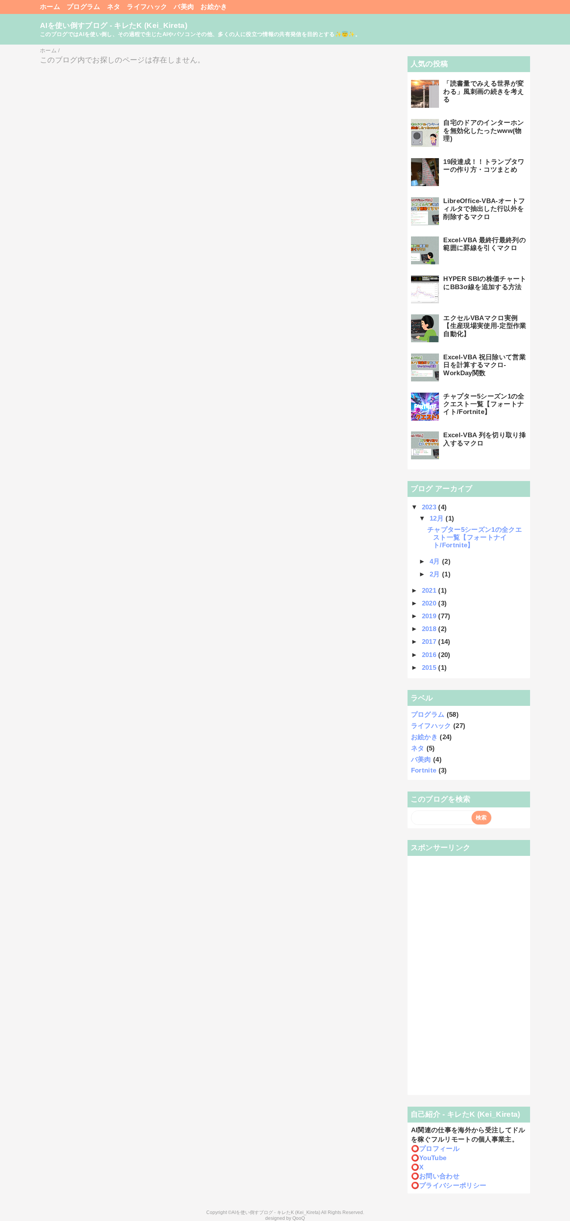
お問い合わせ (439, 1176)
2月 (436, 574)
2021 (430, 590)
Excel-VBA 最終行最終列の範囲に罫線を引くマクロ (484, 244)
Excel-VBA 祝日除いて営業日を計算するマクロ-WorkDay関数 (484, 365)
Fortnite (424, 770)
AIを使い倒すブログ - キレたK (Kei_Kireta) (113, 25)
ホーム (50, 6)
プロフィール (439, 1148)
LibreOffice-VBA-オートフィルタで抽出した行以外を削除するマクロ (484, 209)
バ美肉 (184, 6)
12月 (438, 518)
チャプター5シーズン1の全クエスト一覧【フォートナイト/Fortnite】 (483, 404)
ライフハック (147, 6)
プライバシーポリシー (452, 1185)
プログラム (83, 6)
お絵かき (213, 6)
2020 (430, 603)
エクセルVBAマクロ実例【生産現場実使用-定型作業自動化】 (484, 326)
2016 (430, 655)
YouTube (432, 1158)
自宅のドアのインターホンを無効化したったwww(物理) (483, 130)
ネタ (114, 6)
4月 (436, 561)
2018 (430, 629)
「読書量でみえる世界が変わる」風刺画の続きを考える (483, 91)
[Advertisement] (469, 975)
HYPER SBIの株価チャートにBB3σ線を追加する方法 (484, 282)
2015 (430, 667)
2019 (430, 616)
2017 (430, 641)
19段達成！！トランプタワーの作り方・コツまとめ (483, 165)
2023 (430, 507)
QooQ (298, 1218)
